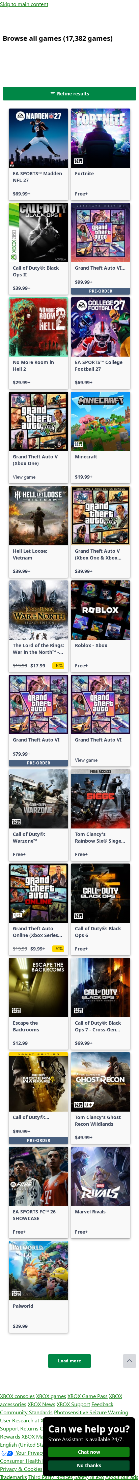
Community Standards (26, 1412)
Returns (29, 1428)
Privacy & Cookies (21, 1468)
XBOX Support (73, 1404)
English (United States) (26, 1444)
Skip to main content (24, 3)
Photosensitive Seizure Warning (91, 1412)
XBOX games (51, 1395)
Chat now (89, 1452)
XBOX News (41, 1404)
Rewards (10, 1436)
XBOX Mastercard (42, 1436)
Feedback (102, 1404)
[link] (38, 154)
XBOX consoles (17, 1395)
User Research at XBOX (27, 1420)
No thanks (89, 1465)
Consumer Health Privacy (29, 1460)
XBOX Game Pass (87, 1395)
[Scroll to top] (129, 1361)
